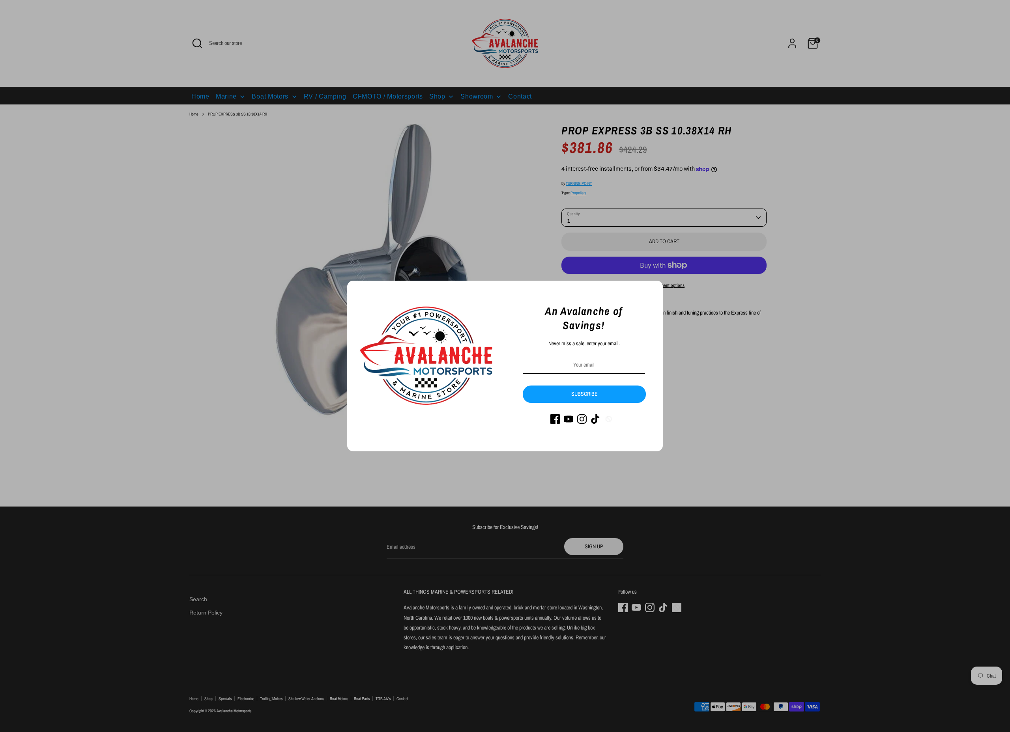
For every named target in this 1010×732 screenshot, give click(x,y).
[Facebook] (555, 419)
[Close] (652, 291)
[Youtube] (568, 419)
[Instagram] (582, 419)
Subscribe (584, 393)
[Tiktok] (595, 419)
